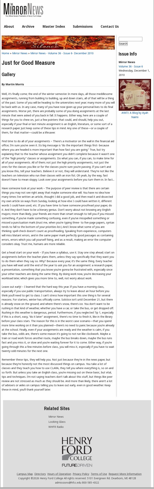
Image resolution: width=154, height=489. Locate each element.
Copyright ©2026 (28, 478)
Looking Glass (57, 421)
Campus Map (25, 474)
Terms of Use (99, 474)
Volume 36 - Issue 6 (131, 66)
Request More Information (125, 474)
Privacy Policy (81, 474)
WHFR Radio (56, 427)
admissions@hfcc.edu (68, 482)
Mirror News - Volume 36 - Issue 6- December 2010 (62, 53)
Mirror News (19, 53)
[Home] (23, 17)
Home (5, 53)
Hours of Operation (59, 474)
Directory (40, 474)
